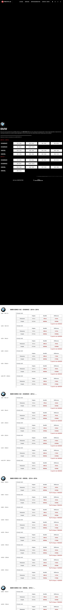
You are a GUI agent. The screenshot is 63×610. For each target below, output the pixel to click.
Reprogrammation (35, 1)
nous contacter (48, 133)
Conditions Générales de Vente (43, 176)
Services (27, 1)
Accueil (21, 1)
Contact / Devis (45, 1)
